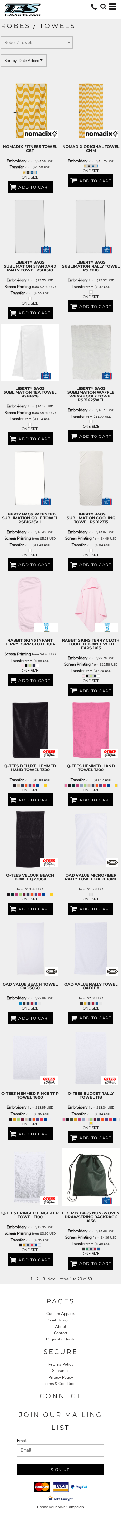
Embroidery (16, 160)
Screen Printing (18, 286)
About (60, 1326)
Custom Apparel (60, 1313)
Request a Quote (60, 1339)
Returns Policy (60, 1364)
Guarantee (60, 1370)
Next (51, 1278)
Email (22, 1440)
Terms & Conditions (60, 1383)
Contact (60, 1333)
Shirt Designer (60, 1320)
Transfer (17, 167)
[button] (103, 6)
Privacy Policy (60, 1377)
